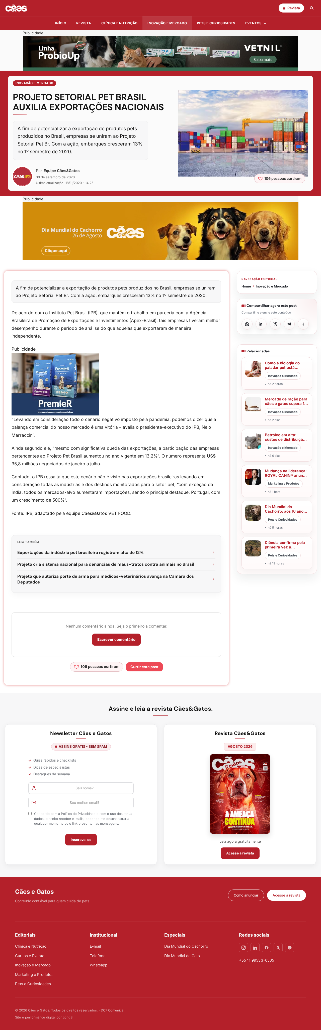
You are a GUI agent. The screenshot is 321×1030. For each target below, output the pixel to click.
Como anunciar (246, 895)
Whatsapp (98, 965)
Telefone (98, 955)
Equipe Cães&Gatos (61, 170)
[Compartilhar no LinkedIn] (261, 324)
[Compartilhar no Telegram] (289, 324)
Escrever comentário (116, 639)
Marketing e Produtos (34, 974)
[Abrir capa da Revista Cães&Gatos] (240, 794)
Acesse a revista (240, 853)
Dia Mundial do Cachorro (186, 946)
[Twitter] (278, 947)
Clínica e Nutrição (30, 946)
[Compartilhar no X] (275, 324)
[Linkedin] (255, 947)
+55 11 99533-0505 (256, 960)
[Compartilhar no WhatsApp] (247, 324)
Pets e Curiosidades (216, 23)
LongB (67, 1017)
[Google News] (289, 947)
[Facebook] (266, 947)
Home (246, 286)
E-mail (95, 946)
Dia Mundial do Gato (182, 955)
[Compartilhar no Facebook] (303, 324)
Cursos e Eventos (30, 955)
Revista (83, 23)
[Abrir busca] (311, 8)
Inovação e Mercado (167, 23)
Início (60, 23)
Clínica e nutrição (119, 23)
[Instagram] (243, 947)
